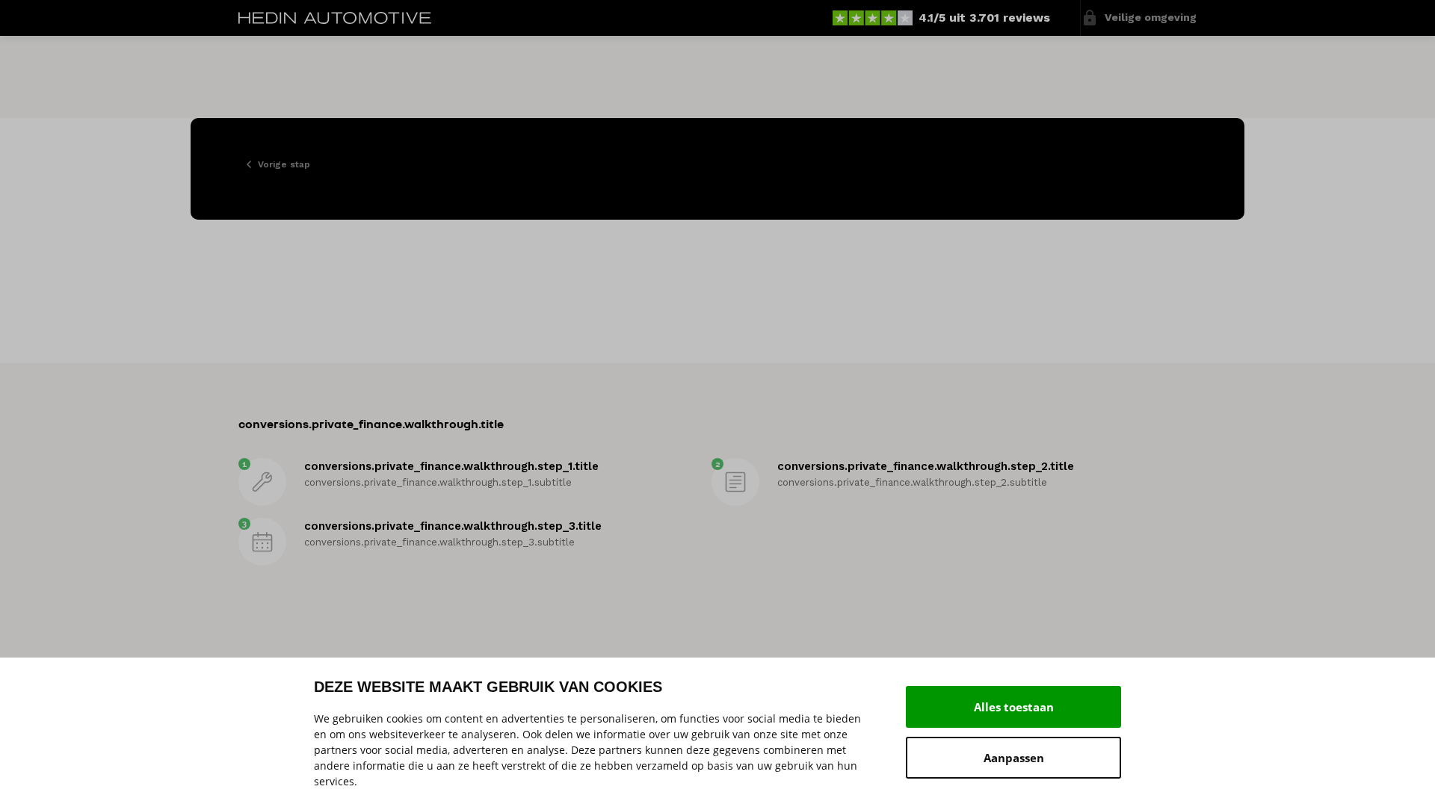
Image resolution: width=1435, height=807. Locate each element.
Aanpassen (1014, 757)
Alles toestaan (1014, 706)
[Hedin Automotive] (334, 18)
